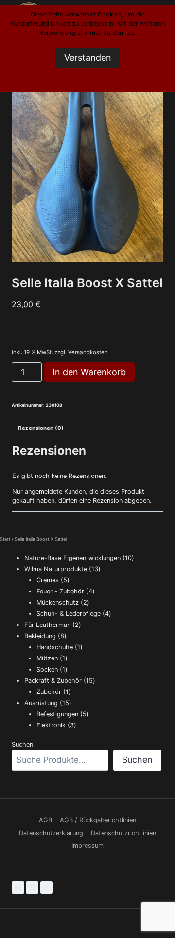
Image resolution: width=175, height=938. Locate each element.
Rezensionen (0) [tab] (41, 428)
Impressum (87, 845)
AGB (45, 819)
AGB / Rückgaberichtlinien (98, 819)
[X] (32, 887)
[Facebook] (18, 887)
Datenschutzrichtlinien (123, 833)
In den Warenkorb (89, 372)
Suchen (22, 744)
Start (5, 539)
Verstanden (87, 57)
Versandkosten (88, 352)
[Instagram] (46, 887)
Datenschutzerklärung (51, 833)
